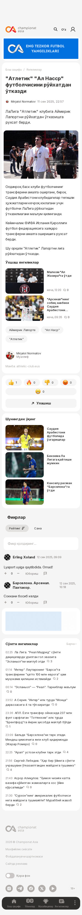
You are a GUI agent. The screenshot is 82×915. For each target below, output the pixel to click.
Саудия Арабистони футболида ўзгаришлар (56, 434)
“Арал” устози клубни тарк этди (36, 752)
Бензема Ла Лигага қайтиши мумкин (59, 459)
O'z (63, 29)
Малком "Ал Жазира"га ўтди (59, 273)
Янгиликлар (34, 69)
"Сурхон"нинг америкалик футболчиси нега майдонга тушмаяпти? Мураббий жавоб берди (38, 800)
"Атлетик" (16, 339)
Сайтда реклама (16, 863)
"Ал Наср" (52, 330)
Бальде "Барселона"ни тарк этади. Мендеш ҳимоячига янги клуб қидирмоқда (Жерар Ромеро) (36, 739)
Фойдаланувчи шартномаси (24, 856)
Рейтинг (14, 528)
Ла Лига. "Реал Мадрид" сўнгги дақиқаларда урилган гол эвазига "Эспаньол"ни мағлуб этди (33, 656)
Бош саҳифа (13, 69)
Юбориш (32, 573)
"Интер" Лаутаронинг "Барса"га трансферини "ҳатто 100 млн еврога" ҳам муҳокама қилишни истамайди (35, 674)
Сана (38, 528)
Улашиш (43, 403)
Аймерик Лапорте (22, 330)
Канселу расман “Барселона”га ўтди (59, 486)
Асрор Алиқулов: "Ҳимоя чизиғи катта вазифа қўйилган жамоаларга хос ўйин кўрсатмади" (37, 782)
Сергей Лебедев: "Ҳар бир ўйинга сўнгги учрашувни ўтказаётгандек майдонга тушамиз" (40, 765)
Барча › (72, 644)
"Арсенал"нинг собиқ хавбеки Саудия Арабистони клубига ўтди (58, 304)
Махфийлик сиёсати (18, 849)
